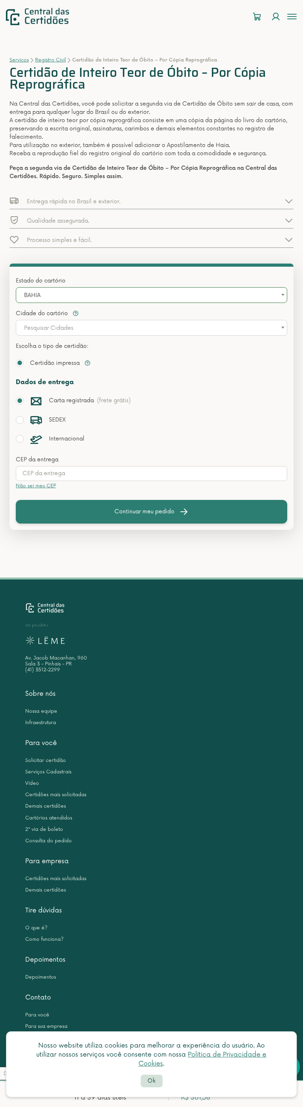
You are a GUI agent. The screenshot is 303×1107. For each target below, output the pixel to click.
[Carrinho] (257, 17)
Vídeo (32, 783)
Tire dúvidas (43, 910)
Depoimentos (45, 960)
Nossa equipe (41, 711)
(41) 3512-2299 (42, 670)
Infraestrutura (40, 723)
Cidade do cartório (42, 313)
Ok (151, 1080)
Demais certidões (45, 806)
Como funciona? (44, 939)
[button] (151, 201)
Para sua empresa (46, 1026)
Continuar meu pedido (144, 511)
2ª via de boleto (44, 829)
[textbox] (151, 328)
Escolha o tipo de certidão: (52, 346)
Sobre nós (40, 694)
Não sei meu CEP (36, 486)
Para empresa (47, 861)
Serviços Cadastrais (48, 772)
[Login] (276, 17)
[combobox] (151, 295)
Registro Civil (50, 60)
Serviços (19, 60)
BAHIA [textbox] (32, 295)
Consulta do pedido (48, 841)
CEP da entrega (37, 459)
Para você (41, 743)
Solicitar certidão (45, 760)
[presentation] (151, 473)
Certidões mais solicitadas (55, 795)
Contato (38, 997)
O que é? (36, 928)
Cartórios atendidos (48, 818)
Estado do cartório (40, 280)
